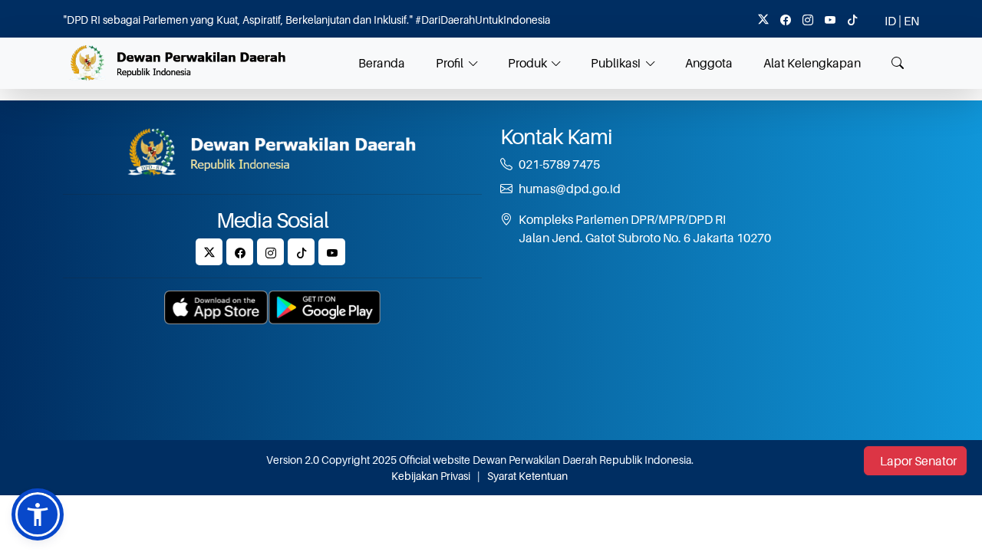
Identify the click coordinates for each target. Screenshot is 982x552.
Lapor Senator (918, 460)
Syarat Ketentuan (527, 475)
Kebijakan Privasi (430, 475)
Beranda (381, 63)
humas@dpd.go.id (570, 188)
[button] (37, 514)
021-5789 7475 (559, 164)
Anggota (709, 63)
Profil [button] (449, 63)
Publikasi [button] (616, 63)
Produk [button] (527, 63)
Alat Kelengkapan (812, 63)
